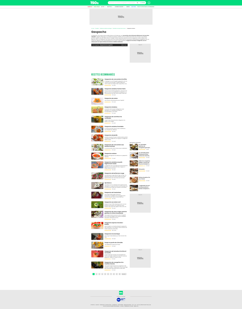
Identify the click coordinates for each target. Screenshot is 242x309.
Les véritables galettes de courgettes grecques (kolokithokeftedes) (144, 146)
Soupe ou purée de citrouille (114, 242)
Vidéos (128, 6)
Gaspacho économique (112, 234)
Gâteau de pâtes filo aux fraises (144, 178)
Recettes (109, 6)
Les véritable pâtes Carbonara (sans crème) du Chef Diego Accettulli (145, 154)
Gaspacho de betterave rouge (114, 173)
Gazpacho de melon (111, 98)
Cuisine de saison (119, 6)
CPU (135, 304)
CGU (133, 304)
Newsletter (102, 304)
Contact (97, 304)
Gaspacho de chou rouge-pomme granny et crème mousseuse (116, 212)
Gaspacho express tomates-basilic (114, 223)
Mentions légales (127, 304)
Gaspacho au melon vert (113, 202)
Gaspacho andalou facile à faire (115, 89)
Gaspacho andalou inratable (114, 126)
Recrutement (120, 304)
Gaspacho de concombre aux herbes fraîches (114, 145)
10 (119, 274)
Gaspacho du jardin (111, 135)
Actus (102, 6)
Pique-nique (97, 6)
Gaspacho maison (111, 153)
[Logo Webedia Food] (121, 299)
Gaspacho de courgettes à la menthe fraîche (114, 263)
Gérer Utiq (136, 306)
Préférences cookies (128, 306)
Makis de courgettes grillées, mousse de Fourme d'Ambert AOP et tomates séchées (145, 162)
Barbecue (90, 6)
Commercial (114, 304)
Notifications (108, 304)
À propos (93, 304)
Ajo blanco (108, 183)
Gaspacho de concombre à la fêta (116, 79)
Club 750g (133, 6)
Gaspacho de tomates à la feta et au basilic (115, 251)
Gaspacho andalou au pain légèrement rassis (113, 162)
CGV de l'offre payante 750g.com (144, 304)
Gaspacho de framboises (113, 192)
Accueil (92, 28)
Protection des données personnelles (111, 306)
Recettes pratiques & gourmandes (145, 6)
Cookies (122, 306)
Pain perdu (142, 169)
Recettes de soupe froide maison (119, 28)
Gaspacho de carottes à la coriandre (113, 117)
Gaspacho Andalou (111, 107)
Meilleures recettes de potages (106, 28)
